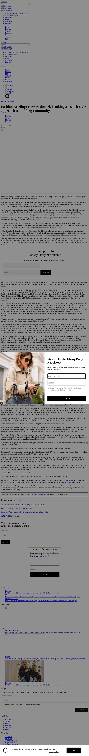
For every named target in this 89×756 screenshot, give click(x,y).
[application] (44, 750)
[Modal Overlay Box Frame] (44, 378)
